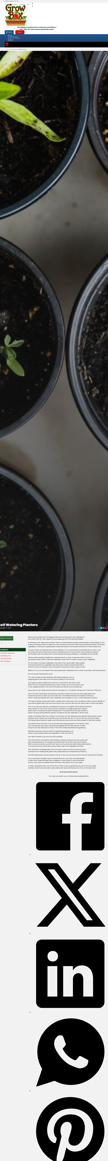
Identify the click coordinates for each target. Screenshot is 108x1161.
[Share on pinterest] (106, 628)
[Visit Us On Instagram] (35, 6)
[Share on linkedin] (104, 628)
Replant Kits (10, 40)
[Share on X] (101, 628)
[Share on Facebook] (99, 628)
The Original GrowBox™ (13, 36)
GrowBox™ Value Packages (14, 38)
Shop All (10, 35)
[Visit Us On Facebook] (35, 3)
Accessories (10, 39)
